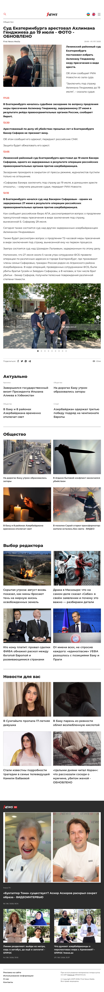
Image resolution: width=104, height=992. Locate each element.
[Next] (98, 317)
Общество (8, 22)
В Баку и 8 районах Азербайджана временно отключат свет (22, 413)
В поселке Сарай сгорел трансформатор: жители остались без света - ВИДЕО (76, 527)
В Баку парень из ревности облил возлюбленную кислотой (76, 723)
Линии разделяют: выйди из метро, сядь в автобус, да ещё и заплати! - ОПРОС (24, 949)
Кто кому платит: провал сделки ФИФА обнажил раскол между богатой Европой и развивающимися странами (26, 653)
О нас (6, 979)
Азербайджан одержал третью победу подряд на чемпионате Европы (76, 413)
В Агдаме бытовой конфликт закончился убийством (76, 479)
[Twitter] (22, 361)
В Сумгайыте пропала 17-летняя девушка (26, 723)
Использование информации (18, 976)
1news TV (7, 888)
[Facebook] (18, 361)
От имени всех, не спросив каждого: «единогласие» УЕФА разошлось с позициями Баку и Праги (76, 653)
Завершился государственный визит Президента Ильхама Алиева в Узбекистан (25, 391)
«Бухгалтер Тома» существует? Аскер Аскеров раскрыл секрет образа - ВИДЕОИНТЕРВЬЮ (50, 895)
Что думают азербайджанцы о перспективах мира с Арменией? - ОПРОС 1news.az (74, 949)
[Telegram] (29, 361)
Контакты (8, 982)
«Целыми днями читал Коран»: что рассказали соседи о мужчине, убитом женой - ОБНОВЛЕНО (75, 776)
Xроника (7, 382)
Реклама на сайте (12, 972)
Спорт (56, 404)
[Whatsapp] (25, 361)
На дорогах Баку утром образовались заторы (70, 389)
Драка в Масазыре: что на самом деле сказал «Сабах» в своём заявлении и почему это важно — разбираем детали (75, 596)
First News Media (11, 41)
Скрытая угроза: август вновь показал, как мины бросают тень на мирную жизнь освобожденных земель (24, 596)
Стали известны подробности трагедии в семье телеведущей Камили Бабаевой (26, 774)
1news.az (70, 975)
